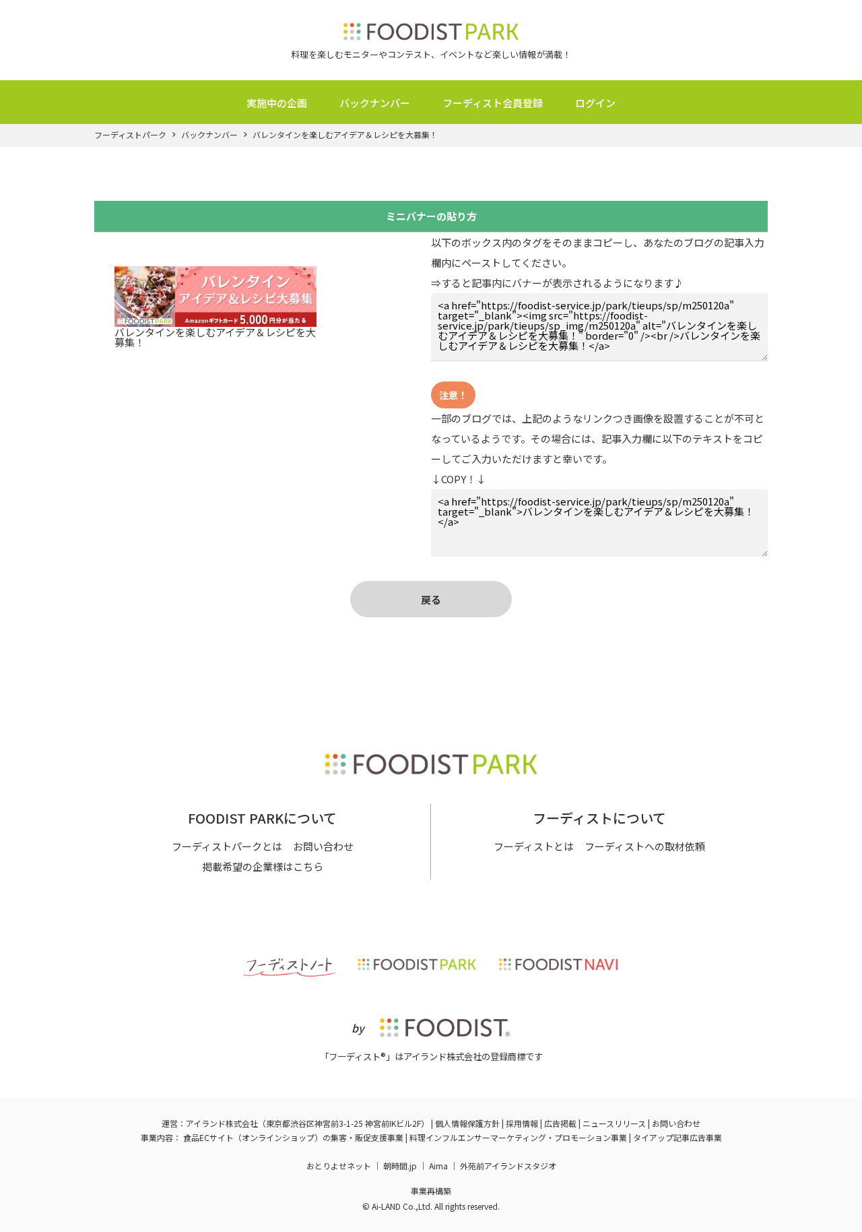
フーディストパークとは (227, 846)
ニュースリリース (614, 1123)
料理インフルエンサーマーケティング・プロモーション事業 (518, 1137)
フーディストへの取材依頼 (645, 846)
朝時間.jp (400, 1165)
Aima (438, 1165)
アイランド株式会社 (222, 1123)
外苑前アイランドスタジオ (508, 1165)
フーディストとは (534, 846)
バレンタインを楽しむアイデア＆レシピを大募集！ (345, 135)
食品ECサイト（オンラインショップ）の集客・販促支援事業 (293, 1137)
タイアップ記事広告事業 (677, 1137)
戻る (431, 599)
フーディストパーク (130, 135)
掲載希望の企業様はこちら (262, 866)
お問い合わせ (323, 846)
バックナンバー (374, 103)
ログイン (595, 103)
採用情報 (522, 1123)
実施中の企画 (276, 103)
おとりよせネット (338, 1165)
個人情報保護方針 (467, 1123)
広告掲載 (560, 1123)
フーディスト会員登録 (492, 103)
